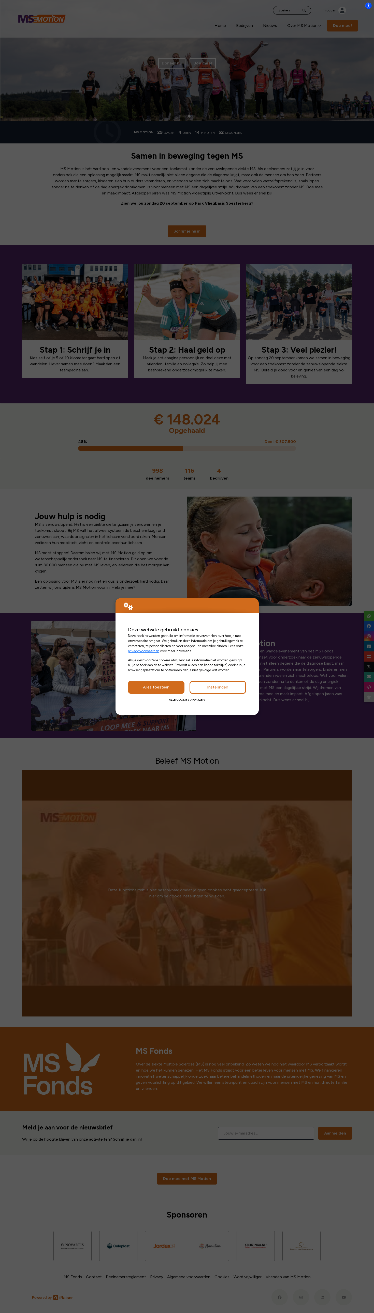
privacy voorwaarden (143, 651)
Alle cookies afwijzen (187, 699)
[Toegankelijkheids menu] (368, 6)
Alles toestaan (156, 687)
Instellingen (217, 687)
